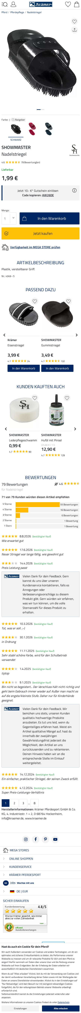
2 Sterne (7, 520)
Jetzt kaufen (43, 233)
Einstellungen (20, 1008)
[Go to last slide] (5, 335)
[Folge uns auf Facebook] (35, 839)
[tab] (38, 109)
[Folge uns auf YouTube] (55, 839)
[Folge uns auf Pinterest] (45, 839)
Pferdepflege (17, 12)
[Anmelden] (13, 4)
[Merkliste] (68, 4)
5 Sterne (7, 504)
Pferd (4, 12)
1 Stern (8, 526)
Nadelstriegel (34, 12)
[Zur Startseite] (41, 4)
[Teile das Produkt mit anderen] (74, 29)
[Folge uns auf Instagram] (26, 839)
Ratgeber (20, 120)
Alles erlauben (61, 1008)
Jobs (19, 882)
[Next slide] (76, 132)
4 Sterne (7, 509)
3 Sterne (7, 515)
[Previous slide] (5, 132)
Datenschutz (63, 1002)
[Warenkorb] (76, 4)
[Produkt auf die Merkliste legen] (74, 21)
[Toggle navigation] (5, 5)
